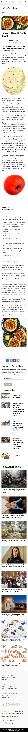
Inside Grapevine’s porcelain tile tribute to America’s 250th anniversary (13, 640)
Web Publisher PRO (22, 729)
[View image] (14, 81)
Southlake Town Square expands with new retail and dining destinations (12, 615)
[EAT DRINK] (5, 456)
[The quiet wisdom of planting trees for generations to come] (14, 530)
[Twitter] (11, 360)
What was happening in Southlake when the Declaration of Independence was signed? (13, 490)
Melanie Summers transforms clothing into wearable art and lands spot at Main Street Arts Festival (18, 409)
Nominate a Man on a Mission (17, 396)
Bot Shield (17, 730)
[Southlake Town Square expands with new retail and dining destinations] (14, 604)
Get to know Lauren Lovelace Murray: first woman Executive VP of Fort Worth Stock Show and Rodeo (18, 427)
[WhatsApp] (18, 360)
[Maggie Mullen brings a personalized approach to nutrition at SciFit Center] (14, 555)
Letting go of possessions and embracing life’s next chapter (10, 664)
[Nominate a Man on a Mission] (5, 396)
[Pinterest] (14, 360)
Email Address (7, 378)
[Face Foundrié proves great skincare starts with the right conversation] (14, 505)
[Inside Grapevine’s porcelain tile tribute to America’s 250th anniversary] (14, 629)
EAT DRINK (16, 456)
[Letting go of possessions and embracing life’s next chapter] (14, 653)
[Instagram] (6, 723)
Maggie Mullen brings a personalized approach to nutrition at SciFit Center (12, 565)
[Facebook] (7, 360)
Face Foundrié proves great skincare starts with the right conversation (12, 516)
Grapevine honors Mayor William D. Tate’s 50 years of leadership (12, 590)
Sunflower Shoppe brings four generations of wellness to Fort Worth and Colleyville (18, 443)
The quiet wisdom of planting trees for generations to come (13, 541)
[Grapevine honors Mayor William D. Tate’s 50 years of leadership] (14, 579)
